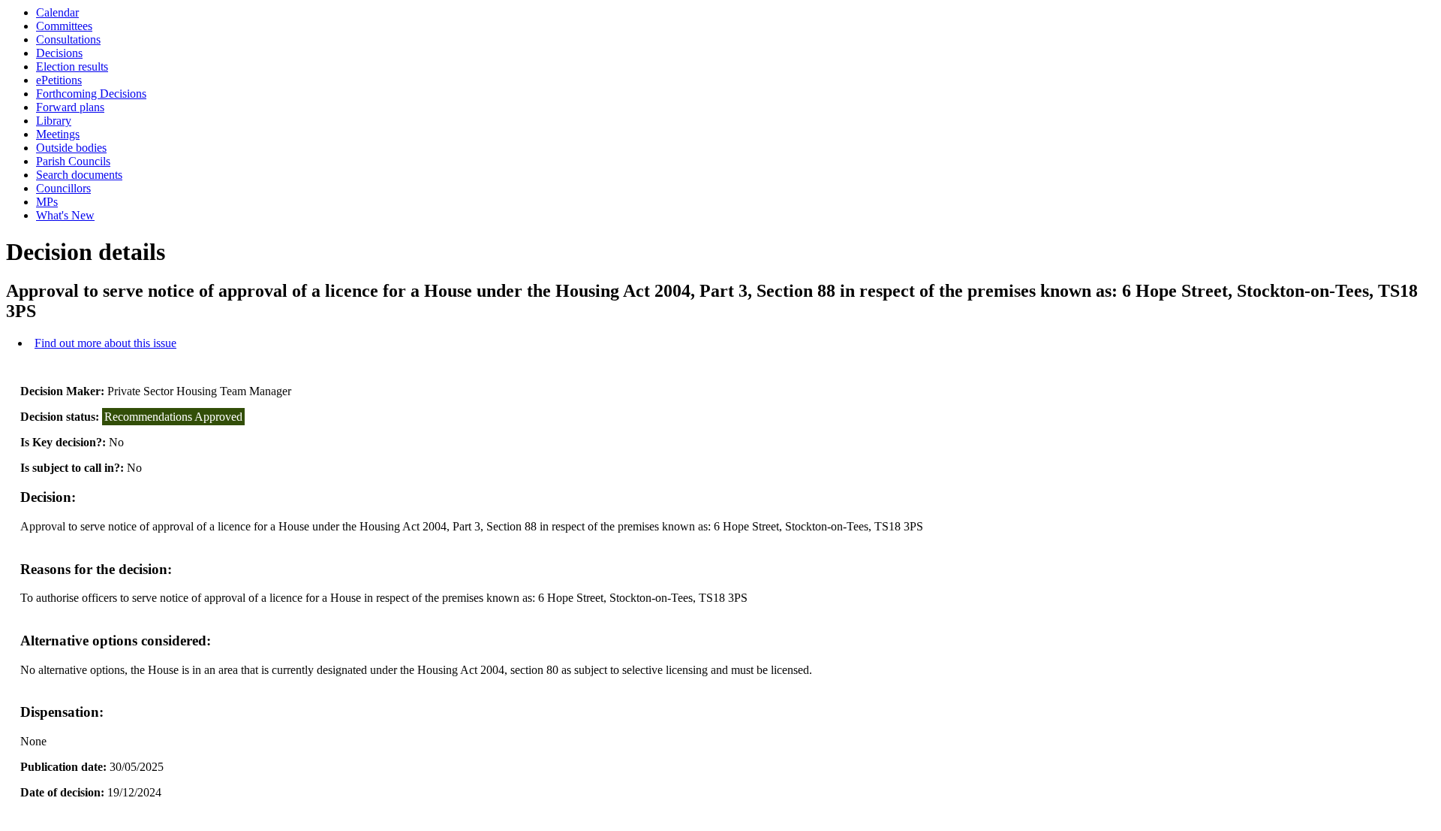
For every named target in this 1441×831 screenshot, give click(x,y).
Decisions (59, 53)
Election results (72, 66)
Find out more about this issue (105, 343)
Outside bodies (71, 147)
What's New (65, 215)
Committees (64, 26)
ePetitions (59, 80)
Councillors (63, 188)
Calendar (57, 12)
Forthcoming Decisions (91, 93)
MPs (47, 201)
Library (53, 120)
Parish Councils (73, 161)
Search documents (79, 174)
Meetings (58, 134)
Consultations (68, 39)
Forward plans (70, 107)
